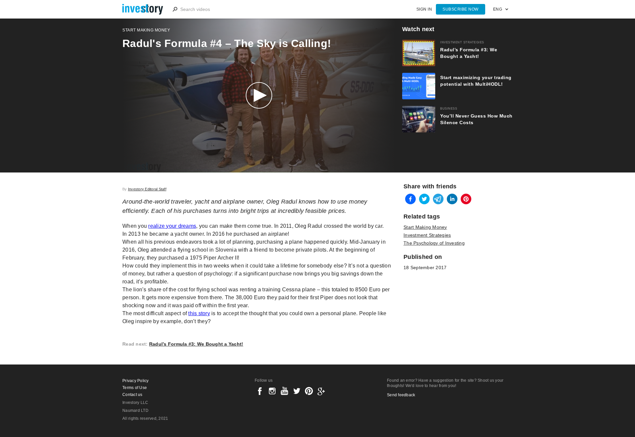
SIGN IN (424, 9)
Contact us (132, 394)
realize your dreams (172, 226)
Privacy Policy (135, 380)
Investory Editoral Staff (147, 189)
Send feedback (401, 395)
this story (199, 313)
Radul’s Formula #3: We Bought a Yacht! (196, 344)
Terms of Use (134, 387)
